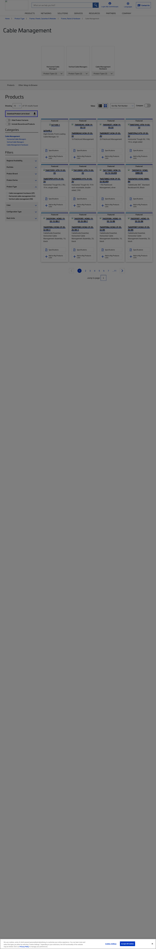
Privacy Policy (24, 947)
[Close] (152, 943)
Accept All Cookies (127, 944)
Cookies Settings (110, 944)
